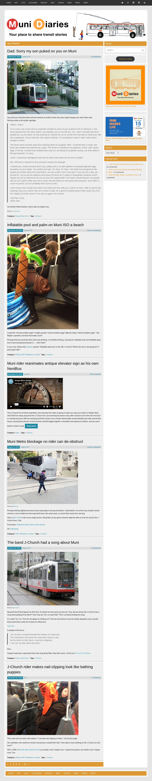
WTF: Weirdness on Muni (30, 355)
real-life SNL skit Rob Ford (29, 750)
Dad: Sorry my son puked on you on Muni (42, 51)
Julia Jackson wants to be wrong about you (126, 164)
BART (53, 3)
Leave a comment (94, 230)
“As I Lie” (10, 626)
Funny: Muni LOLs (22, 216)
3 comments (96, 548)
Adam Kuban (15, 607)
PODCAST (44, 3)
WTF (16, 3)
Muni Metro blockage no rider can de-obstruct (45, 441)
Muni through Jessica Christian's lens (123, 175)
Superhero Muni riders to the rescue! (30, 525)
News (17, 433)
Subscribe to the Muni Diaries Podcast (121, 106)
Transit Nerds (16, 211)
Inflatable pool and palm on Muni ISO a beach (45, 225)
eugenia (27, 374)
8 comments (96, 57)
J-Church (38, 216)
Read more (31, 426)
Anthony (29, 347)
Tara (25, 677)
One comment (95, 374)
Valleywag (15, 506)
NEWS (70, 3)
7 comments (96, 677)
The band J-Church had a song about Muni (43, 542)
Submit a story (125, 59)
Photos (17, 355)
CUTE (23, 3)
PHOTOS (61, 3)
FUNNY (8, 3)
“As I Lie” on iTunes (82, 653)
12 (25, 764)
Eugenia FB (26, 57)
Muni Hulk (17, 518)
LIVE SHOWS (33, 3)
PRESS (77, 3)
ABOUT (86, 3)
